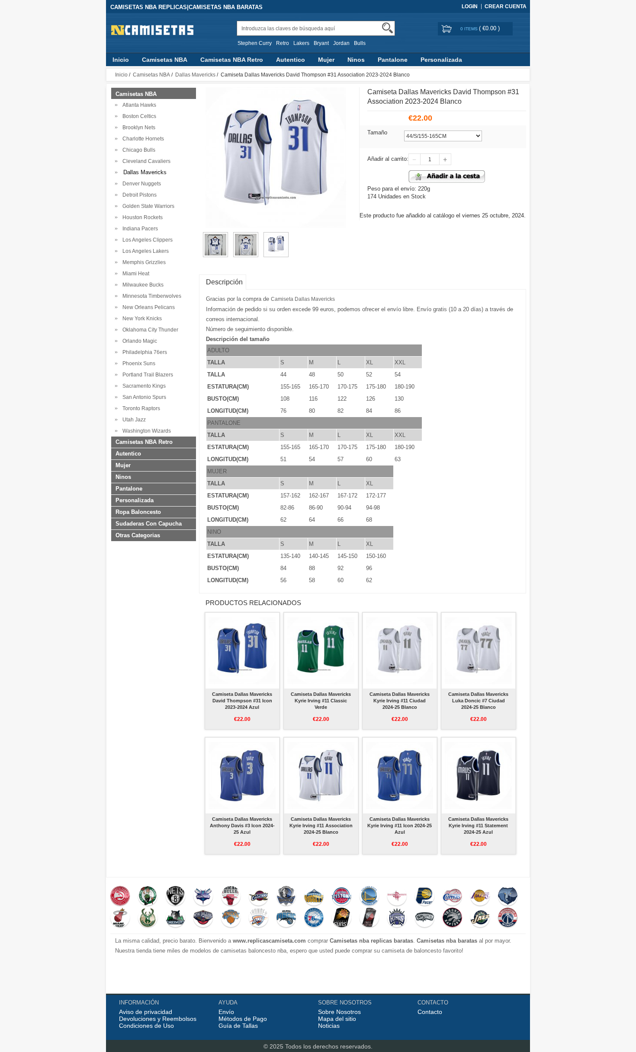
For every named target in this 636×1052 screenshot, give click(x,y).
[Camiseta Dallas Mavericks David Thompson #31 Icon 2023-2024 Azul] (242, 650)
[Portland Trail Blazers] (369, 918)
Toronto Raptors (140, 408)
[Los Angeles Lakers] (480, 897)
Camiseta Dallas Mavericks (303, 299)
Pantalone (393, 59)
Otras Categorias (138, 535)
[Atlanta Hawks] (120, 897)
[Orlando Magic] (286, 918)
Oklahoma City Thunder (149, 330)
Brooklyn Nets (137, 127)
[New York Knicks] (231, 918)
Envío (226, 1011)
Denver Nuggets (140, 184)
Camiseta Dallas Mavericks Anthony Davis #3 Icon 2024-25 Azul (242, 825)
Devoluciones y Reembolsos (157, 1018)
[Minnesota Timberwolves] (175, 918)
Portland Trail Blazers (146, 375)
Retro (282, 43)
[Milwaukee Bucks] (147, 918)
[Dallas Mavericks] (286, 897)
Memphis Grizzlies (143, 262)
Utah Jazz (133, 420)
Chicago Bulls (137, 150)
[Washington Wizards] (507, 918)
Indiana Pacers (139, 229)
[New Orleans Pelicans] (203, 918)
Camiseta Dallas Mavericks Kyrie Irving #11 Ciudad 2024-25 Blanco (399, 701)
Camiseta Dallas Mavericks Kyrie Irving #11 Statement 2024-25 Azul (478, 825)
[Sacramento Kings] (397, 918)
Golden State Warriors (147, 206)
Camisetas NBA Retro (231, 59)
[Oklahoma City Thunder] (258, 918)
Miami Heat (134, 274)
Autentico (290, 59)
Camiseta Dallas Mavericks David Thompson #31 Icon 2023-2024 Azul (242, 701)
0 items (469, 28)
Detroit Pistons (138, 195)
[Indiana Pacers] (424, 897)
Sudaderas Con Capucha (149, 523)
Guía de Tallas (238, 1025)
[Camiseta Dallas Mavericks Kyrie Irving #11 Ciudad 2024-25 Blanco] (399, 650)
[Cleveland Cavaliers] (258, 897)
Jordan (341, 43)
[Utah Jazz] (480, 918)
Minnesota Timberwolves (150, 296)
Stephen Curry (255, 43)
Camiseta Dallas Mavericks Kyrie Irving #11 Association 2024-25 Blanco (321, 825)
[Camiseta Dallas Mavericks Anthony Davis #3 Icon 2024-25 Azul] (242, 775)
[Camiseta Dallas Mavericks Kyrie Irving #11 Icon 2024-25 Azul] (399, 775)
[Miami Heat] (120, 918)
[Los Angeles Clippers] (452, 897)
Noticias (329, 1025)
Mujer (326, 59)
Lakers (301, 43)
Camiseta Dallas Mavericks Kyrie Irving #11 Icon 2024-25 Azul (399, 825)
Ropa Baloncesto (138, 512)
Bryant (321, 43)
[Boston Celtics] (147, 897)
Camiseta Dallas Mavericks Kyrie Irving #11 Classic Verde (321, 701)
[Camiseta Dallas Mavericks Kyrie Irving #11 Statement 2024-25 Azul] (478, 775)
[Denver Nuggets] (314, 897)
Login (470, 6)
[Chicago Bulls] (231, 897)
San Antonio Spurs (143, 397)
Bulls (360, 43)
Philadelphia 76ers (143, 352)
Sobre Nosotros (339, 1011)
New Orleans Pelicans (147, 307)
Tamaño (377, 132)
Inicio (120, 59)
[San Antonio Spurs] (424, 918)
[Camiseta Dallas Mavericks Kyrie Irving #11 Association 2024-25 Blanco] (320, 775)
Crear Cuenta (506, 6)
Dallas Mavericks (195, 75)
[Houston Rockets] (397, 897)
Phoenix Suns (137, 363)
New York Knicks (141, 319)
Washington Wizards (145, 431)
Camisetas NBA (164, 59)
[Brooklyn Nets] (175, 897)
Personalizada (441, 59)
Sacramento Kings (143, 386)
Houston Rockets (141, 217)
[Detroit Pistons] (341, 897)
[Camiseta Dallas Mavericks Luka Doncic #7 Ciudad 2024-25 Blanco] (478, 650)
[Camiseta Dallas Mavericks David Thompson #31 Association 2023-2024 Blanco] (215, 236)
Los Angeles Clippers (146, 240)
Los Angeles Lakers (144, 251)
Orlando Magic (138, 341)
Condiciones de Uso (146, 1025)
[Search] (387, 27)
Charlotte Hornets (142, 139)
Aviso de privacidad (145, 1011)
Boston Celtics (138, 116)
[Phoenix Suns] (341, 918)
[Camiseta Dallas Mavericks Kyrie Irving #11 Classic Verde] (320, 650)
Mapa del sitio (337, 1018)
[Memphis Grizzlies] (507, 897)
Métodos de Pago (242, 1018)
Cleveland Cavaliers (145, 161)
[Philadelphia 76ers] (314, 918)
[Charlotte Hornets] (203, 897)
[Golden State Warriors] (369, 897)
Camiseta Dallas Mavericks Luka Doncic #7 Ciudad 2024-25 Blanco (478, 701)
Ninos (356, 59)
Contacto (430, 1011)
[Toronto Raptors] (452, 918)
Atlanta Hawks (138, 105)
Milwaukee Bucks (142, 285)
